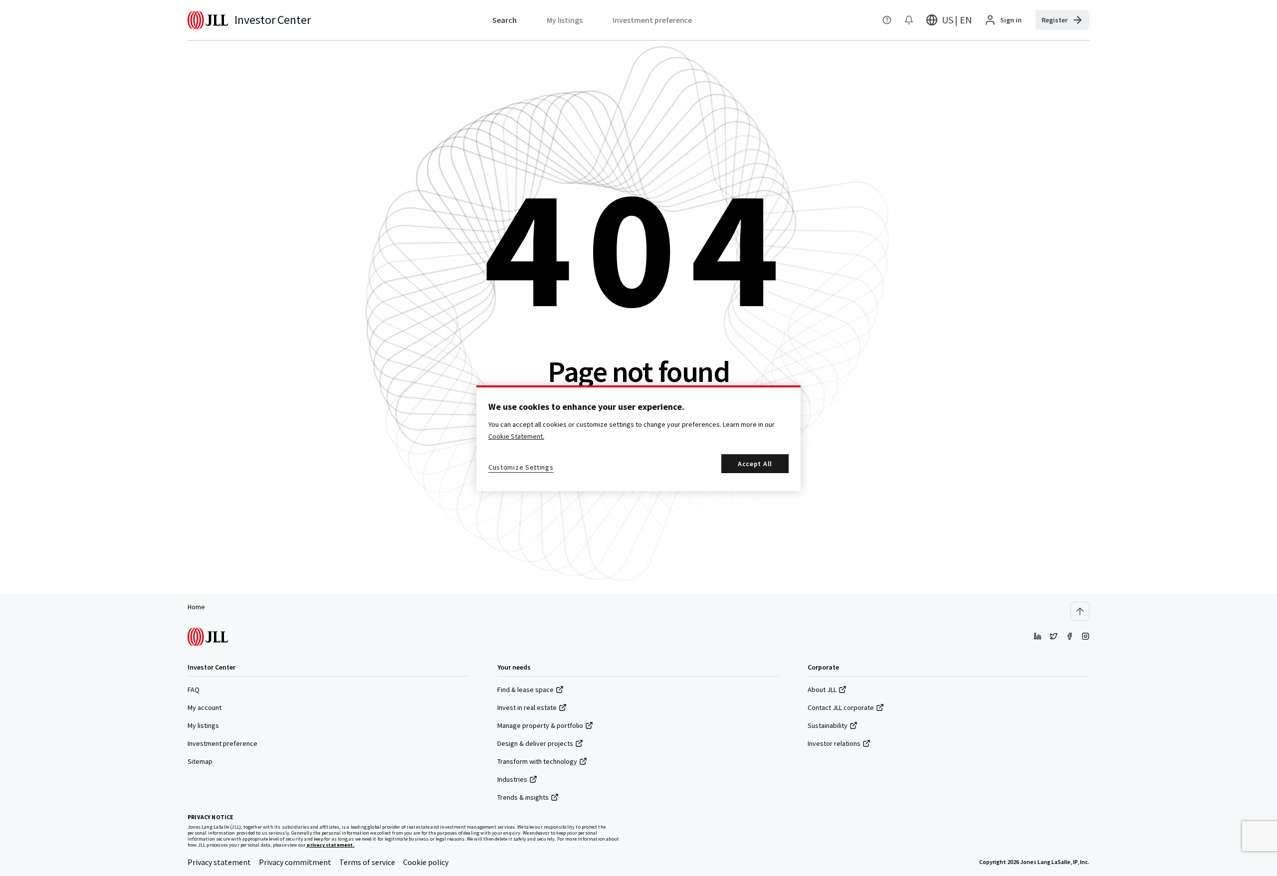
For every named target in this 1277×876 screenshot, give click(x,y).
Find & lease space (525, 689)
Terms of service (367, 862)
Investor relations (834, 743)
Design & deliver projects (535, 743)
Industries (512, 779)
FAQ (194, 689)
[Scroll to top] (1079, 611)
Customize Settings (521, 467)
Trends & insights (523, 797)
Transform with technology (537, 761)
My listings (203, 725)
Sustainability (828, 725)
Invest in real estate (527, 707)
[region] (638, 438)
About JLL (822, 689)
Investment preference (222, 743)
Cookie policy (425, 862)
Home (196, 606)
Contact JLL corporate (841, 707)
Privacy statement (219, 862)
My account (204, 707)
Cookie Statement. (516, 436)
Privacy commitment (295, 862)
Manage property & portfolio (540, 725)
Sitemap (200, 761)
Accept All (755, 463)
